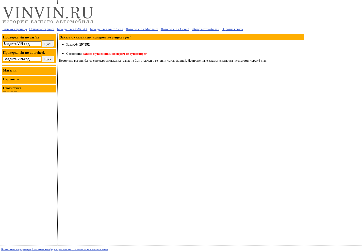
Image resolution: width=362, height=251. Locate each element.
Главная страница (14, 29)
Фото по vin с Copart (175, 29)
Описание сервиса (41, 29)
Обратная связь (232, 29)
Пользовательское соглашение (89, 249)
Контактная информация (16, 249)
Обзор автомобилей (205, 29)
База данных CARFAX (72, 29)
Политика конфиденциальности (51, 249)
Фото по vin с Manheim (142, 29)
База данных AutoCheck (106, 29)
